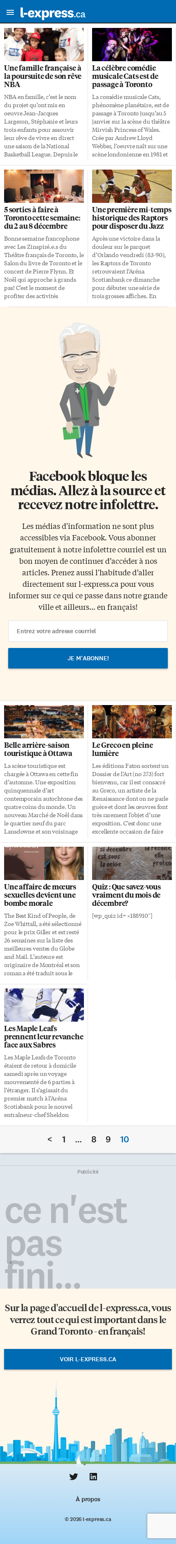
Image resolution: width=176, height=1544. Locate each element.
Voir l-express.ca (88, 1359)
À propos (88, 1499)
